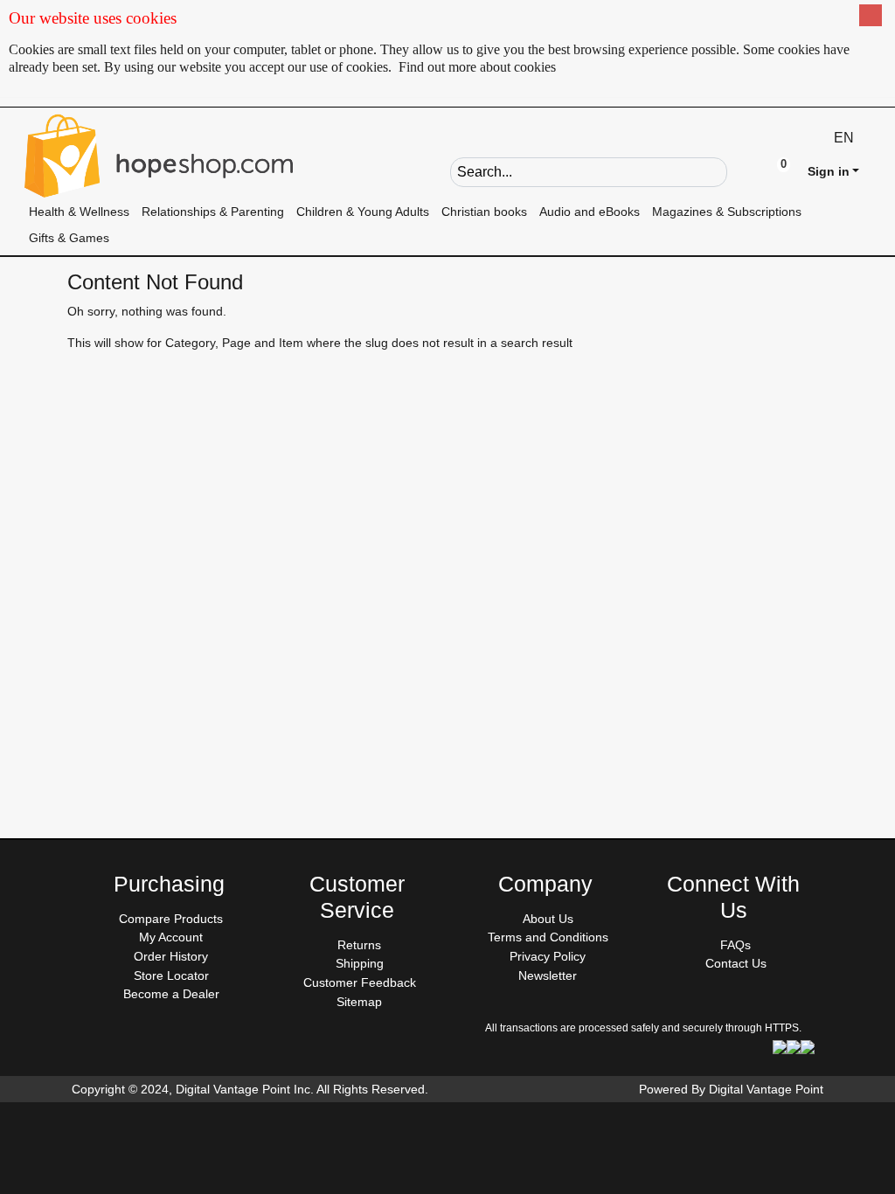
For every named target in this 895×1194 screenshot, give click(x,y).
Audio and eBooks (589, 212)
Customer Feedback (359, 982)
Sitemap (359, 1002)
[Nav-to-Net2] (159, 156)
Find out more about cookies (477, 66)
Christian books (484, 212)
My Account (171, 937)
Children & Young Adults (362, 212)
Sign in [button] (829, 171)
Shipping (360, 963)
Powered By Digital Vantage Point (731, 1089)
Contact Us (736, 963)
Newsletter (547, 975)
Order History (171, 956)
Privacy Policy (548, 956)
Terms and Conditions (548, 937)
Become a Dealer (171, 994)
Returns (359, 945)
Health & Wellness (79, 212)
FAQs (735, 945)
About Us (548, 919)
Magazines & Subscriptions (726, 212)
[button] (741, 170)
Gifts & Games (69, 238)
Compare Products (171, 919)
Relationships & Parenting (213, 212)
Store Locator (171, 975)
